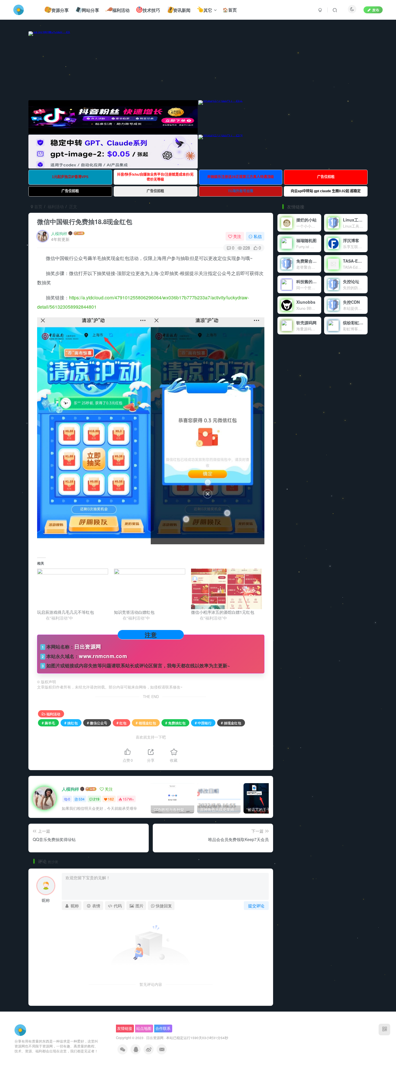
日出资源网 (155, 1037)
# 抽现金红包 (231, 722)
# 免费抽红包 (175, 722)
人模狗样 (59, 233)
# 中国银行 (203, 722)
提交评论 (256, 906)
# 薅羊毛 (48, 722)
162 (111, 798)
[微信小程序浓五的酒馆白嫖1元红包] (226, 589)
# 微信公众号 (97, 722)
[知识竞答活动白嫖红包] (149, 589)
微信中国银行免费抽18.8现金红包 (84, 221)
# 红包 (121, 722)
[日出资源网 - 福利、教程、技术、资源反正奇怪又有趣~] (20, 1029)
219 (96, 798)
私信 (258, 236)
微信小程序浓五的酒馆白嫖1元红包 (222, 612)
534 (82, 798)
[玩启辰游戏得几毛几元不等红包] (72, 589)
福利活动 (56, 206)
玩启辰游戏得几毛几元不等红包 (65, 612)
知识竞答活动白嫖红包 (134, 612)
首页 (37, 206)
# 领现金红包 (146, 722)
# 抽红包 (71, 722)
